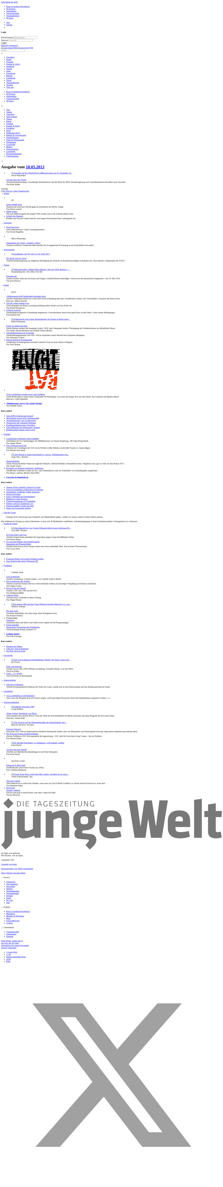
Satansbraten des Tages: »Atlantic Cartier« (23, 243)
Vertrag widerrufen (8, 948)
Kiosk (8, 898)
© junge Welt (11, 952)
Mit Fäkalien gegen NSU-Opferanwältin (22, 418)
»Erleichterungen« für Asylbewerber (21, 420)
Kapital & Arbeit (13, 64)
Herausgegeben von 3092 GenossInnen (17, 869)
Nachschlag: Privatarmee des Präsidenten (23, 627)
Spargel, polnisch (13, 790)
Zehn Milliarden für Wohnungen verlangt (23, 427)
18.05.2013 (35, 166)
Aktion (6, 193)
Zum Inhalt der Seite (9, 2)
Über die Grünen (13, 781)
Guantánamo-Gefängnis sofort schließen (22, 439)
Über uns (10, 87)
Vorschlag (10, 620)
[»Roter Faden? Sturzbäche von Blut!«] (22, 707)
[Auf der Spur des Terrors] (41, 173)
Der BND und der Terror (16, 258)
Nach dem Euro (12, 227)
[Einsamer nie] (40, 269)
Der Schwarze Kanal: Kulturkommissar (22, 734)
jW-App (9, 900)
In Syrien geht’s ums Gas (16, 535)
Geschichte (10, 73)
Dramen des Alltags (14, 646)
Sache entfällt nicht (14, 204)
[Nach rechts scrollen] (2, 161)
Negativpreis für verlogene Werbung (21, 423)
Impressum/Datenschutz (16, 957)
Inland (8, 59)
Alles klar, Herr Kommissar (17, 649)
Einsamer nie (11, 276)
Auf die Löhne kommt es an (17, 303)
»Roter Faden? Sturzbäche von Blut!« (21, 713)
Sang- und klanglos (14, 666)
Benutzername (7, 37)
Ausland (9, 62)
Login (4, 43)
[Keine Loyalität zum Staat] (40, 319)
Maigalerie (10, 914)
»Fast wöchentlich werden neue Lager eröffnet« (25, 394)
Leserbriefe (10, 78)
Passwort (4, 40)
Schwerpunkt (9, 250)
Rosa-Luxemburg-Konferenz (18, 6)
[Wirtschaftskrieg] (40, 455)
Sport (8, 71)
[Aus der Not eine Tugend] (37, 743)
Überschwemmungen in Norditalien (20, 501)
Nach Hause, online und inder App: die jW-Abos (12, 942)
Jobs (8, 903)
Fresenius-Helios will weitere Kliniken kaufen (25, 559)
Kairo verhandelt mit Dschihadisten (20, 497)
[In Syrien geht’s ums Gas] (41, 528)
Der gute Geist (12, 611)
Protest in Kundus (13, 494)
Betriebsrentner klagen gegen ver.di (20, 430)
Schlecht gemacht (13, 310)
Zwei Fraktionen (13, 577)
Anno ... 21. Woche (14, 673)
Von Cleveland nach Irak (16, 445)
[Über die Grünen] (40, 774)
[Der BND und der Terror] (30, 254)
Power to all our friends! (16, 588)
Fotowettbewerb (12, 921)
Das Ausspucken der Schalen (18, 581)
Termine (9, 85)
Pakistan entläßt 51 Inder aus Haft (20, 506)
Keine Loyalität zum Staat (16, 326)
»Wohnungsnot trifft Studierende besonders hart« (26, 296)
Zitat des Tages (10, 513)
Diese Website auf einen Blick (13, 873)
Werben (9, 889)
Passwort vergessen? (9, 45)
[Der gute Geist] (41, 604)
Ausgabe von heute (9, 864)
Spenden (9, 936)
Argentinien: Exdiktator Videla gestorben (23, 492)
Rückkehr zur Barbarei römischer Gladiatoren (24, 468)
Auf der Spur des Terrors (16, 180)
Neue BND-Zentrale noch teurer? (20, 416)
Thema (9, 69)
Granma (9, 923)
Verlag (8, 80)
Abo (8, 22)
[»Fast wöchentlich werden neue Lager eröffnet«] (35, 390)
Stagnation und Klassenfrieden (18, 544)
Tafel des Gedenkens (14, 684)
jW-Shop (9, 18)
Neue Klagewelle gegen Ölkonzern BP (22, 561)
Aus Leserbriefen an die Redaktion (20, 696)
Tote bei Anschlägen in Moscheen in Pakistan (24, 490)
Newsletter (10, 886)
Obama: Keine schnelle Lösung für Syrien (23, 487)
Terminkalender (12, 893)
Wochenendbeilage (11, 702)
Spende (9, 25)
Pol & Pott (10, 788)
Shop (8, 918)
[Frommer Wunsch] (39, 722)
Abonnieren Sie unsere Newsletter (15, 945)
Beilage (9, 76)
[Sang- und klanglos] (40, 660)
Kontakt (9, 896)
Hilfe (8, 961)
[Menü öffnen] (2, 53)
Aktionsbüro (11, 11)
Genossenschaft (12, 13)
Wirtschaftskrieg (12, 461)
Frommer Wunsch (13, 729)
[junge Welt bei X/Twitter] (111, 1185)
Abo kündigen (12, 884)
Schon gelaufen (12, 625)
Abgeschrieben (9, 680)
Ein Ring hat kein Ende (15, 651)
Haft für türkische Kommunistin (19, 340)
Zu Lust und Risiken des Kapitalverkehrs (23, 542)
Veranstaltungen (12, 16)
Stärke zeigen (11, 211)
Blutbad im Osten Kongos (16, 499)
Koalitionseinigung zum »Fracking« (20, 425)
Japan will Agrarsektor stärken (18, 508)
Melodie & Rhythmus (15, 916)
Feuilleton (10, 66)
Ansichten (7, 223)
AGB (8, 959)
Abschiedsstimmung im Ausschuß (20, 333)
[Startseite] (17, 48)
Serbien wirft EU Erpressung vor (19, 503)
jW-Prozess (10, 9)
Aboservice (10, 882)
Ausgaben (10, 57)
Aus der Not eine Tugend (16, 749)
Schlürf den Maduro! (14, 216)
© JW (8, 954)
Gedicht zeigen (12, 595)
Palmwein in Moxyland (15, 765)
